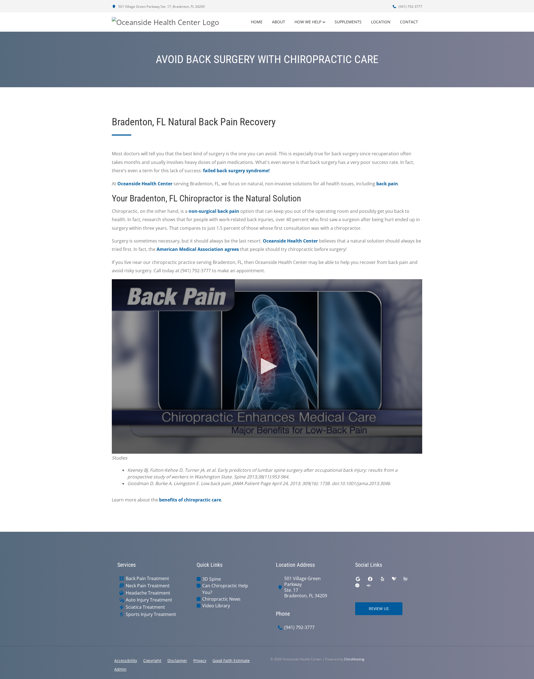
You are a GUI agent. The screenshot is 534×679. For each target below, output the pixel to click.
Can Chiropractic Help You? (225, 589)
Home (257, 21)
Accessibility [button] (125, 660)
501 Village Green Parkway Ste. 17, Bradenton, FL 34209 (161, 6)
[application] (267, 366)
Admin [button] (120, 669)
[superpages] (368, 585)
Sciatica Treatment (145, 607)
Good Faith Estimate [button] (231, 660)
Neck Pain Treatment (148, 586)
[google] (358, 579)
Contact (409, 21)
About (278, 21)
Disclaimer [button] (177, 660)
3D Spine (211, 579)
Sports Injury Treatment (151, 614)
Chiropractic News (221, 599)
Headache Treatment (148, 593)
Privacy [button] (199, 660)
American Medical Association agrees (198, 249)
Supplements (348, 21)
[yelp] (382, 579)
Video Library (216, 606)
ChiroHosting (354, 659)
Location (380, 21)
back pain (387, 184)
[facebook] (370, 579)
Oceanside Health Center (144, 184)
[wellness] (405, 579)
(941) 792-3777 (410, 6)
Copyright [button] (152, 660)
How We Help (308, 21)
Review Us (379, 608)
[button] (267, 366)
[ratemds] (357, 585)
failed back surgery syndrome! (236, 171)
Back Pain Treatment (147, 578)
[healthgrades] (394, 579)
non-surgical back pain (214, 211)
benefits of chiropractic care (190, 500)
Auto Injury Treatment (149, 600)
